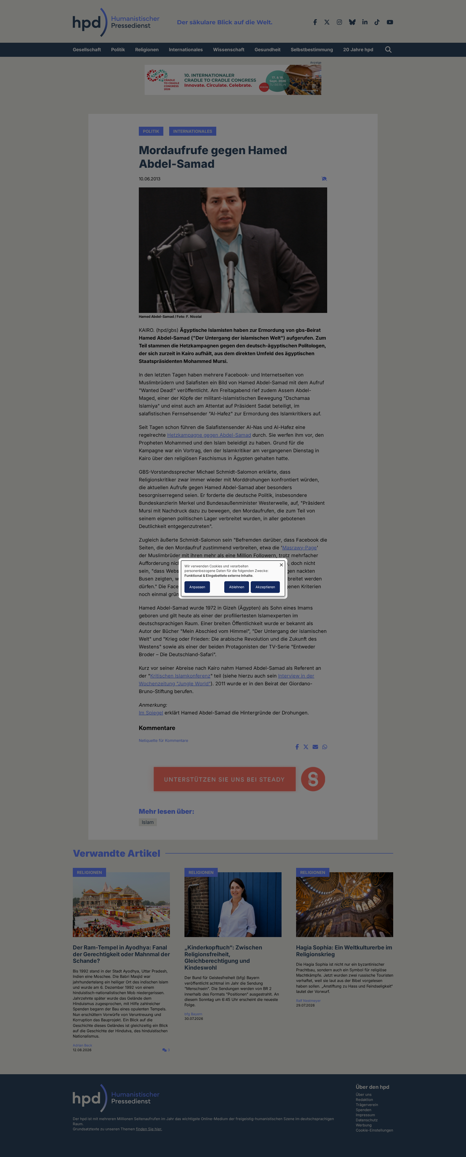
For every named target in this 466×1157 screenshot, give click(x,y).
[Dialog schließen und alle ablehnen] (281, 564)
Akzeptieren (265, 587)
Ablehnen (236, 587)
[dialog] (233, 578)
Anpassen (197, 587)
